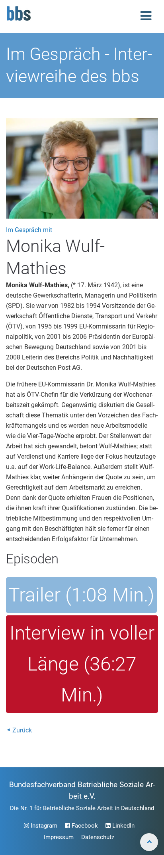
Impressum (59, 837)
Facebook (84, 825)
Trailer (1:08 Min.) (81, 595)
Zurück (22, 730)
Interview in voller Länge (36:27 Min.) (82, 664)
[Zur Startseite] (19, 19)
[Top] (149, 842)
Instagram (43, 825)
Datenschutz (97, 837)
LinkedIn (123, 825)
